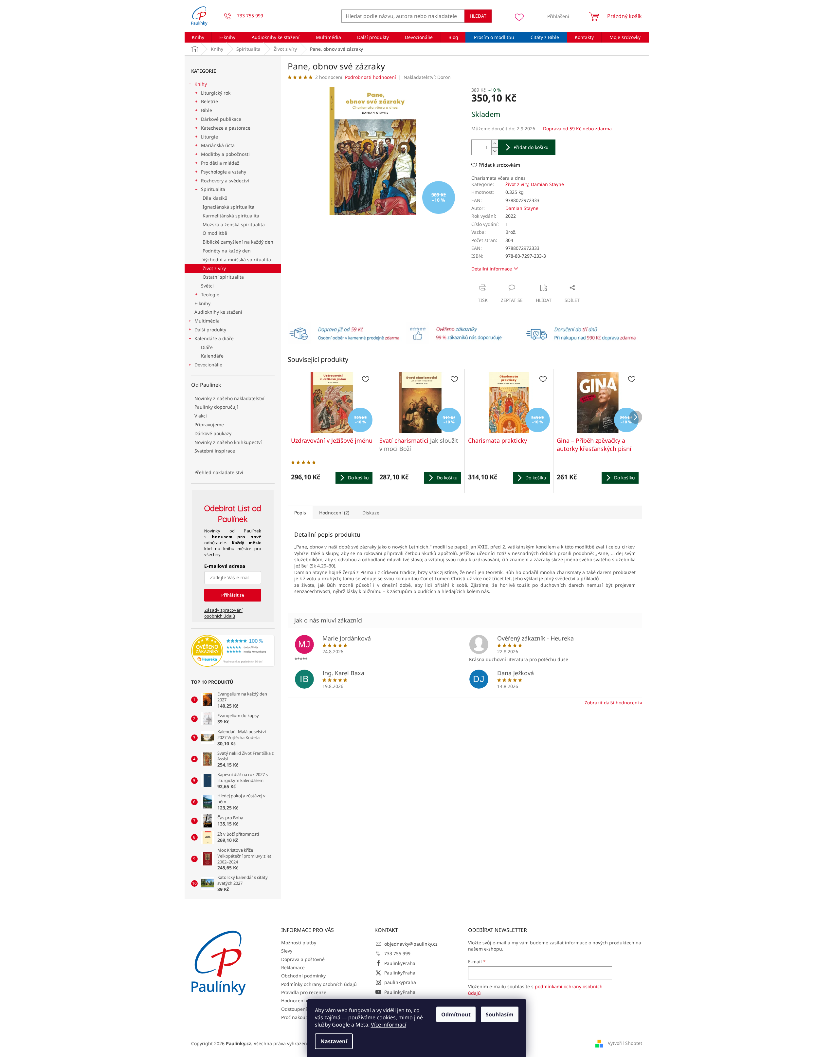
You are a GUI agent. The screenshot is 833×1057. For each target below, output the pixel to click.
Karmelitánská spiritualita (231, 216)
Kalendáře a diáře (214, 338)
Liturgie (209, 137)
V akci (200, 416)
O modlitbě (215, 233)
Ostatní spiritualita (223, 277)
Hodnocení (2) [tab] (334, 513)
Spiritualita (213, 189)
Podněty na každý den (227, 251)
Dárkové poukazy (212, 433)
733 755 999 (397, 953)
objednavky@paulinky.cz (411, 944)
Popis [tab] (300, 513)
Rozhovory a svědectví (225, 180)
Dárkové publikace (221, 119)
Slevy (286, 951)
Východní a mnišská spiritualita (237, 259)
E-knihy (202, 303)
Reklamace (293, 967)
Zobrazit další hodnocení (612, 702)
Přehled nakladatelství (218, 472)
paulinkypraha (400, 982)
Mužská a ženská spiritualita (234, 224)
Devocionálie (208, 365)
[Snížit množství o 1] (494, 151)
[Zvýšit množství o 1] (494, 143)
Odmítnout (456, 1014)
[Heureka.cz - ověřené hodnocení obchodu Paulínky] (233, 651)
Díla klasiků (215, 198)
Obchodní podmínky (303, 976)
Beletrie (209, 101)
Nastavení (333, 1041)
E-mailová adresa (224, 566)
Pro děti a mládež (220, 163)
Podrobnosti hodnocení (370, 77)
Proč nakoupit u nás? (304, 1017)
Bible (206, 110)
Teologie (210, 294)
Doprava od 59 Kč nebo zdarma (577, 128)
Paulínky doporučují (216, 407)
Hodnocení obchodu (303, 1000)
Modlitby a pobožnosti (225, 154)
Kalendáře (212, 356)
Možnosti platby (298, 942)
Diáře (207, 347)
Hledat (478, 16)
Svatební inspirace (214, 451)
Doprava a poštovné (303, 959)
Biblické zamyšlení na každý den (238, 242)
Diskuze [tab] (370, 513)
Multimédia (207, 321)
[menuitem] (198, 37)
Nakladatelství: (427, 77)
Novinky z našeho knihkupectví (228, 442)
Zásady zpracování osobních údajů (223, 613)
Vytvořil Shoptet (625, 1043)
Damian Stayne (547, 184)
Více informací (388, 1024)
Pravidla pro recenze (303, 992)
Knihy (200, 84)
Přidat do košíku (531, 147)
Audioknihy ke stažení (218, 312)
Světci (207, 286)
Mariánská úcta (218, 145)
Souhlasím (500, 1014)
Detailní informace (491, 269)
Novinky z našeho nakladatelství (229, 398)
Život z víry (214, 268)
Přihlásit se (232, 595)
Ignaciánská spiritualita (228, 207)
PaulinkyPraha (399, 963)
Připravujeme (209, 424)
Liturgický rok (215, 93)
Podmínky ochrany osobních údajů (319, 984)
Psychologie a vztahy (223, 172)
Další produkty (210, 329)
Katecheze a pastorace (225, 128)
